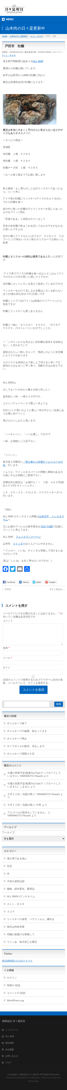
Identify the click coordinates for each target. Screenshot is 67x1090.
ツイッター (19, 543)
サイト (6, 667)
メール (7, 657)
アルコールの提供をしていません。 (27, 812)
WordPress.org (15, 1000)
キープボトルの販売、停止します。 (27, 746)
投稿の (13, 985)
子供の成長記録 (15, 881)
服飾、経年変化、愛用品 (20, 888)
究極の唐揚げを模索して (20, 934)
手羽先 (6, 589)
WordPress (23, 1077)
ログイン (12, 977)
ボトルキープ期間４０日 (20, 753)
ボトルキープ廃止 (17, 738)
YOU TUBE (46, 526)
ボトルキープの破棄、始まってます (27, 730)
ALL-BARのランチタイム (22, 896)
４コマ (10, 911)
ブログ (8, 1062)
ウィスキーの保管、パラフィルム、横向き (30, 919)
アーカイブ (8, 832)
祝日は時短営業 (15, 926)
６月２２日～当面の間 (19, 794)
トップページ (11, 1030)
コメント (8, 620)
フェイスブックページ (28, 536)
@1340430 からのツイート (17, 960)
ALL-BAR (38, 61)
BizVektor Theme (39, 1077)
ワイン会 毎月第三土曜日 (22, 941)
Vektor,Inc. (56, 1077)
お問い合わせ (11, 1056)
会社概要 (9, 1049)
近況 (9, 866)
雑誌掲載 (9, 1043)
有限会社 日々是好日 (29, 1074)
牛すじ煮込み (57, 589)
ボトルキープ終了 (17, 723)
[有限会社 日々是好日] (14, 10)
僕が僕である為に (17, 858)
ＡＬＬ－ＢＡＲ (9, 55)
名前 (6, 647)
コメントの (16, 992)
